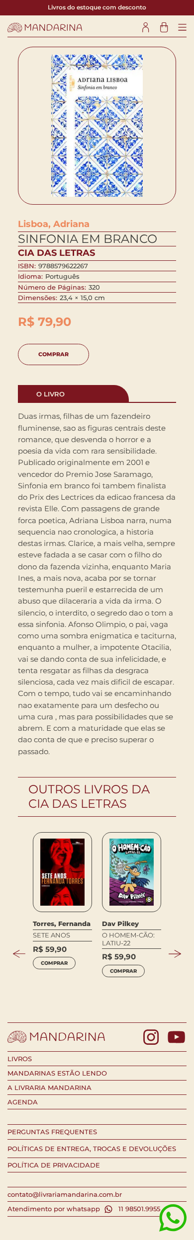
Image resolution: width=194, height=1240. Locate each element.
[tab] (73, 393)
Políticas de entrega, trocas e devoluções (91, 1149)
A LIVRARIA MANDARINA (49, 1087)
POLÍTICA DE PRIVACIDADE (53, 1165)
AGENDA (22, 1102)
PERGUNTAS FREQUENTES (52, 1132)
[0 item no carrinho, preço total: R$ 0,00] (164, 27)
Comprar (53, 354)
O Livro (50, 394)
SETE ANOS (51, 935)
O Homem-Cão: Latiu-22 (128, 939)
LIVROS (19, 1059)
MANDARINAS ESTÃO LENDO (57, 1073)
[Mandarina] (44, 27)
